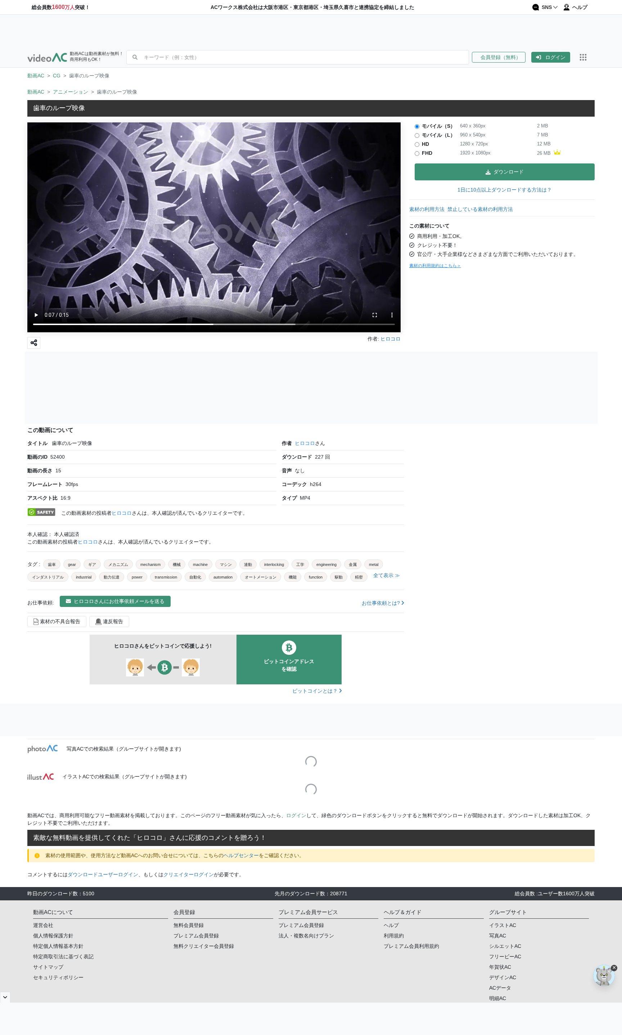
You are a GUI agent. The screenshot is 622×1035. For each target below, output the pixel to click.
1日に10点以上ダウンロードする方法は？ (505, 190)
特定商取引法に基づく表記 (63, 956)
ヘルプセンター (241, 855)
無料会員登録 (188, 925)
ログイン (555, 57)
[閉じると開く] (5, 997)
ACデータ (500, 988)
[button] (501, 57)
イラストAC (502, 925)
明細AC (497, 998)
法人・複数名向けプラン (306, 936)
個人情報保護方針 (53, 936)
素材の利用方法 (427, 209)
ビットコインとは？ (315, 691)
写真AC (497, 936)
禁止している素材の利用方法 (480, 209)
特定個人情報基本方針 (58, 946)
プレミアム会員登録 (196, 936)
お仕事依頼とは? (381, 603)
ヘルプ (391, 925)
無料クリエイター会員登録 (203, 946)
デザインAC (502, 977)
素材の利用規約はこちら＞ (435, 265)
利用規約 (394, 936)
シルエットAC (505, 946)
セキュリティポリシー (58, 977)
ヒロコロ (305, 443)
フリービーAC (505, 956)
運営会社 (43, 925)
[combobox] (306, 57)
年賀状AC (500, 967)
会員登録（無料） (499, 57)
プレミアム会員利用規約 (411, 946)
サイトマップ (48, 967)
